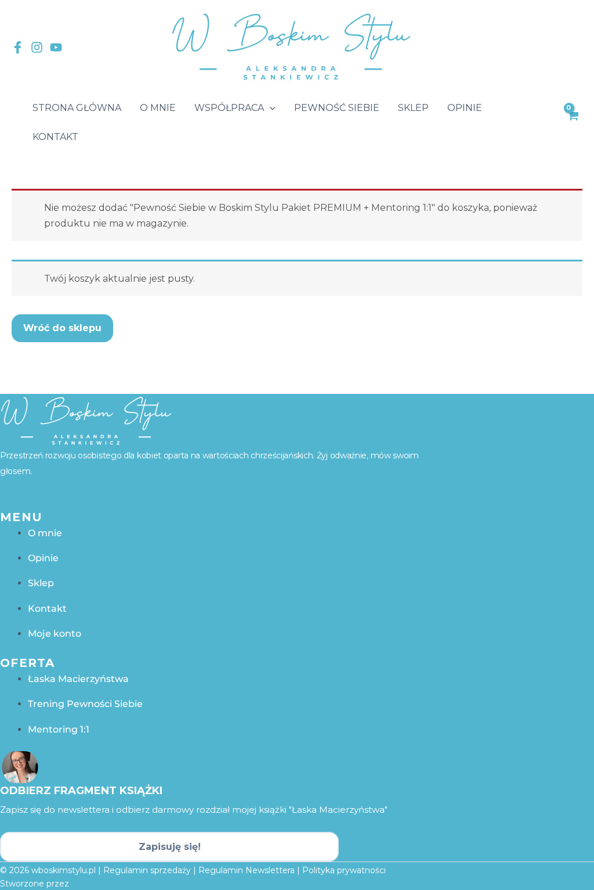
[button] (270, 108)
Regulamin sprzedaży (147, 870)
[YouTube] (56, 47)
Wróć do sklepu (62, 327)
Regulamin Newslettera (246, 870)
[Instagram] (37, 47)
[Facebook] (18, 47)
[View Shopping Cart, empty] (572, 122)
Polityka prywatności (344, 870)
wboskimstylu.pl (63, 870)
